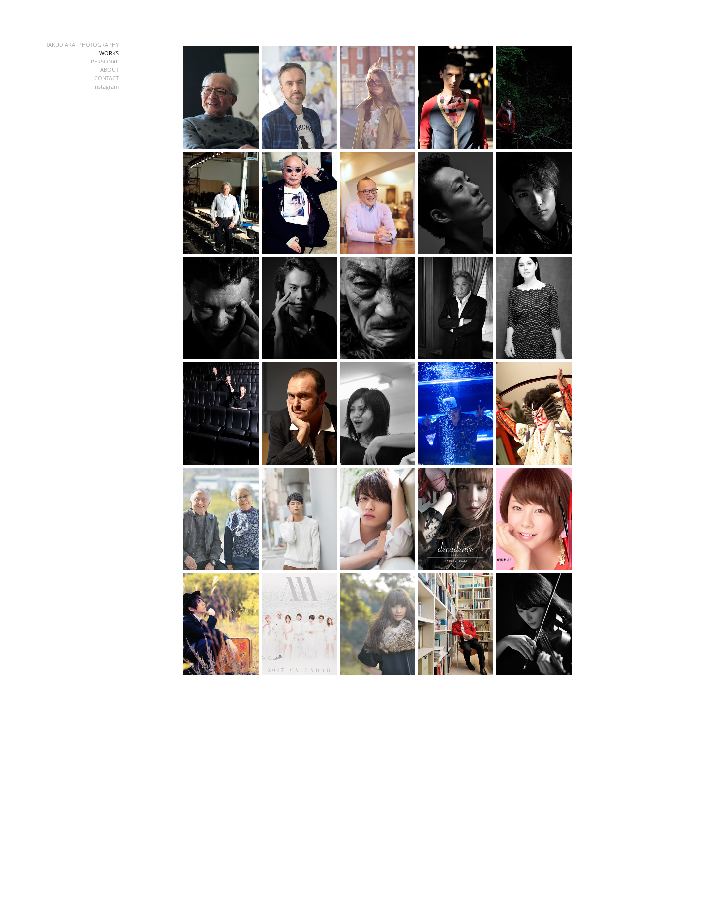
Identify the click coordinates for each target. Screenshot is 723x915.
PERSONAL (105, 61)
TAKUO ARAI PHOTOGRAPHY (82, 44)
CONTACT (106, 78)
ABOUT (109, 69)
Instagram (106, 86)
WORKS (109, 53)
